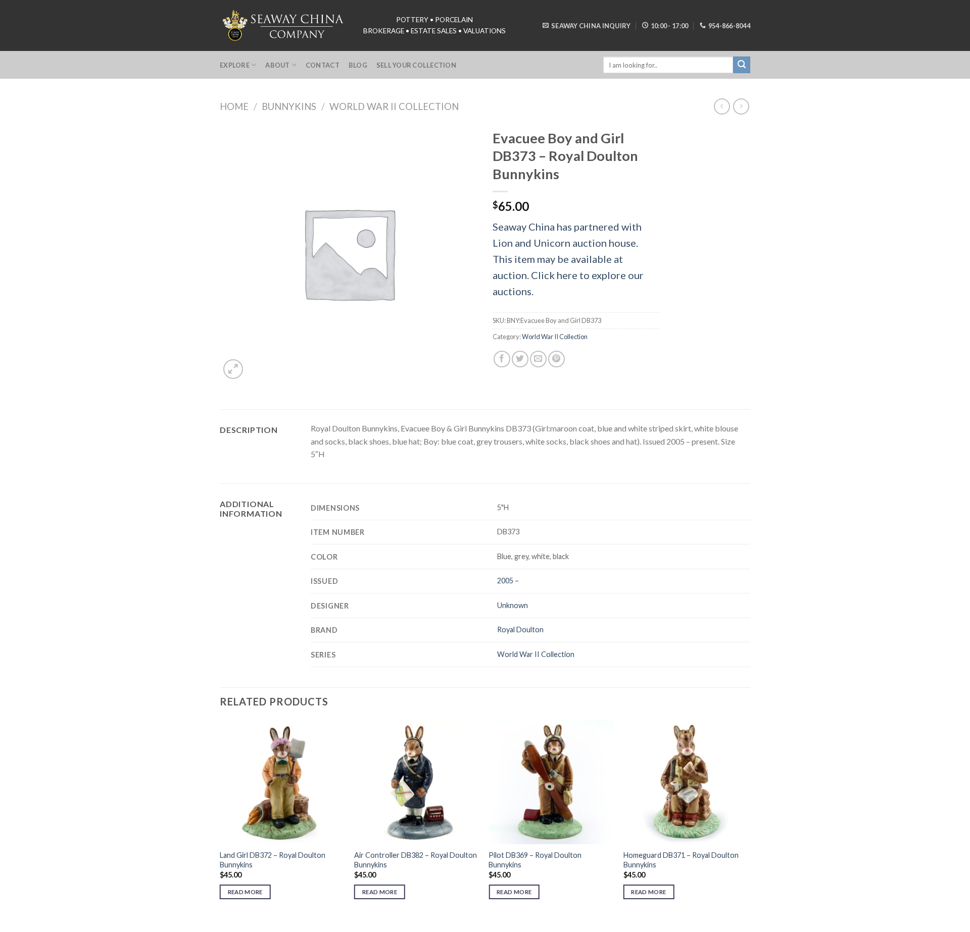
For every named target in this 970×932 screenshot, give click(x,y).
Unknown (512, 605)
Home (234, 106)
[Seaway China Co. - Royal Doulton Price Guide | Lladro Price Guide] (284, 25)
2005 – (508, 580)
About (277, 65)
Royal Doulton (520, 629)
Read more (245, 892)
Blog (358, 65)
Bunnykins (289, 106)
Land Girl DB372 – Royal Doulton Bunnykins (272, 860)
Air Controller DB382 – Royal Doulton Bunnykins (415, 860)
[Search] (741, 65)
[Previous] (220, 818)
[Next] (747, 818)
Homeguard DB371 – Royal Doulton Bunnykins (681, 860)
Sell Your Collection (416, 65)
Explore (235, 65)
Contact (323, 65)
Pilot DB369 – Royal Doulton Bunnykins (535, 860)
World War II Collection (394, 106)
